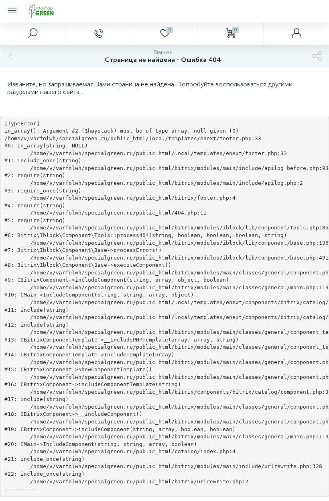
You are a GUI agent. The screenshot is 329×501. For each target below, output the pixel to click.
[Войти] (296, 33)
